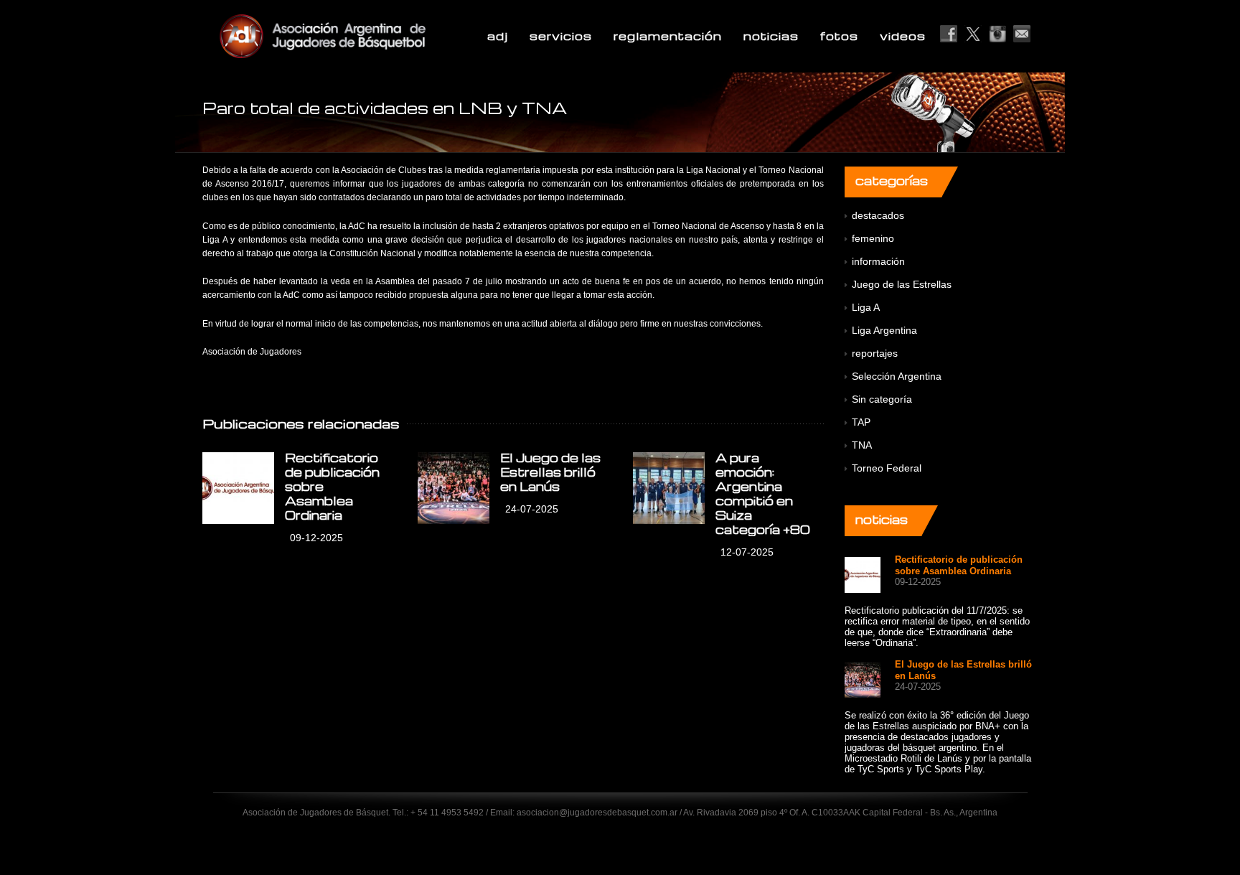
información (878, 261)
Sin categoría (882, 399)
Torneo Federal (886, 468)
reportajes (875, 353)
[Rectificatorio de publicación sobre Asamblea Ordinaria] (238, 488)
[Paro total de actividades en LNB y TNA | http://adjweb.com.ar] (357, 36)
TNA (862, 445)
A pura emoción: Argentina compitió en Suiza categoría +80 (762, 493)
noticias (771, 36)
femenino (873, 238)
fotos (839, 36)
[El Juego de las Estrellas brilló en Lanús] (453, 488)
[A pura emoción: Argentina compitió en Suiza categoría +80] (669, 488)
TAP (861, 422)
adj (497, 36)
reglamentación (668, 36)
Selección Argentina (896, 376)
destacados (878, 215)
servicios (561, 36)
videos (903, 36)
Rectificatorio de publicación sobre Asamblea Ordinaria (959, 565)
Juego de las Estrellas (902, 284)
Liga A (866, 307)
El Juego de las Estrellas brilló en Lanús (550, 472)
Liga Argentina (884, 330)
